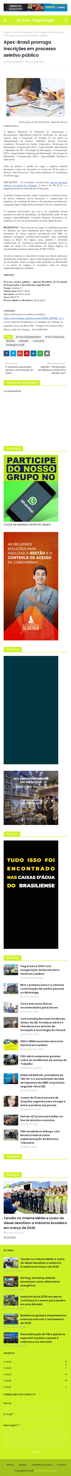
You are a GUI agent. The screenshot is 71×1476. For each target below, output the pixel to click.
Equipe (22, 1464)
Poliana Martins (14, 61)
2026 (36, 1387)
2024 (36, 1374)
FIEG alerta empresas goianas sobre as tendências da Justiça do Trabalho (43, 1060)
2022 (36, 1362)
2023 (36, 1368)
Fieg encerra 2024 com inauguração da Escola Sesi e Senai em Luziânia (40, 970)
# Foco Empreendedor (28, 336)
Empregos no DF (30, 32)
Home (10, 1464)
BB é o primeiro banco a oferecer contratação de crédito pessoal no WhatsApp (42, 988)
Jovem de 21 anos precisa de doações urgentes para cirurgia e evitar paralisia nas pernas (43, 1101)
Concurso (38, 340)
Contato (61, 1464)
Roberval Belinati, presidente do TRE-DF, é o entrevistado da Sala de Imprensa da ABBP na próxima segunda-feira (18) (42, 1080)
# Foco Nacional (54, 336)
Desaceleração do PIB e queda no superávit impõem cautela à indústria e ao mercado (42, 1338)
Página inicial (11, 32)
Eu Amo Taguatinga (35, 20)
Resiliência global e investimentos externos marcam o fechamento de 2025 (43, 1319)
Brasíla (10, 340)
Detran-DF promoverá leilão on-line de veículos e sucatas (42, 1118)
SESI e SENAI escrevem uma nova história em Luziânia (41, 1043)
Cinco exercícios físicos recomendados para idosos (39, 1005)
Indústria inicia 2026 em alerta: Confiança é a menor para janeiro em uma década (43, 1300)
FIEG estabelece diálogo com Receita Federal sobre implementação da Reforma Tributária (40, 1137)
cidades (23, 340)
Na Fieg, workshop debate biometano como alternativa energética (40, 1281)
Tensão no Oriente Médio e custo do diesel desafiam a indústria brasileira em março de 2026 (35, 1223)
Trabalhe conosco (42, 1464)
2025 (36, 1380)
